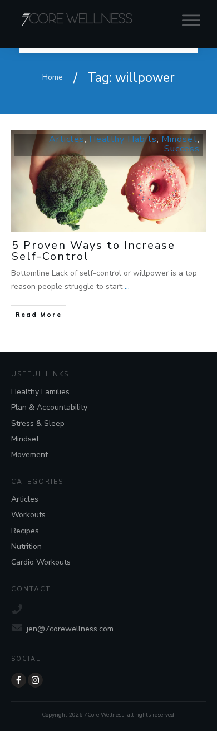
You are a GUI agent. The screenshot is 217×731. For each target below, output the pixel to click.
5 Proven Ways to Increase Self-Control (93, 251)
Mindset (179, 139)
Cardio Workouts (41, 562)
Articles (67, 139)
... (127, 286)
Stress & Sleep (38, 423)
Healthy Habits (123, 139)
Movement (29, 454)
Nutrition (26, 546)
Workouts (28, 514)
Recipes (25, 531)
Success (182, 149)
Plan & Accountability (49, 407)
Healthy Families (40, 391)
